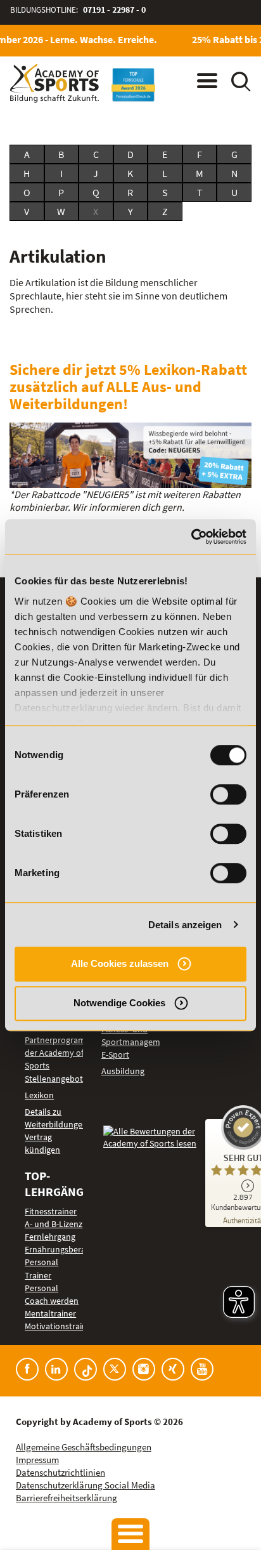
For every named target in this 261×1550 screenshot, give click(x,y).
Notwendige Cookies (119, 1003)
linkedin (56, 1369)
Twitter (114, 1369)
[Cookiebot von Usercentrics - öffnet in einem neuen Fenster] (191, 537)
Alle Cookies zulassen (120, 963)
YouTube (202, 1369)
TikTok (85, 1369)
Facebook (27, 1369)
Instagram (143, 1369)
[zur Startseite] (54, 83)
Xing (173, 1369)
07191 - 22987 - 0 (114, 9)
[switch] (228, 794)
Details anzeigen (185, 924)
